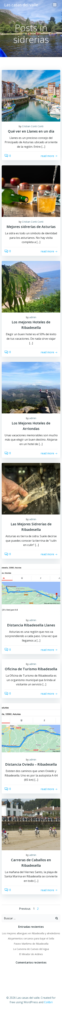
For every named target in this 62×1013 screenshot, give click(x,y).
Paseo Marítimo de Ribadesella (31, 943)
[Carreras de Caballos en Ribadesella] (31, 824)
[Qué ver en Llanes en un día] (31, 95)
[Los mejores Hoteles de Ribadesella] (31, 286)
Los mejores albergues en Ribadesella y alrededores (31, 933)
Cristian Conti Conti (32, 126)
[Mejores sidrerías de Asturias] (31, 191)
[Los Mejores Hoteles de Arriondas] (31, 387)
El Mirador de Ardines (31, 954)
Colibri (48, 1002)
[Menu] (55, 5)
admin (32, 317)
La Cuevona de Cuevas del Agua (31, 949)
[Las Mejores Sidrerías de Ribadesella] (31, 488)
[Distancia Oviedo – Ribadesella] (31, 729)
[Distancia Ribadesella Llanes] (31, 589)
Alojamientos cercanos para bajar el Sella (31, 938)
